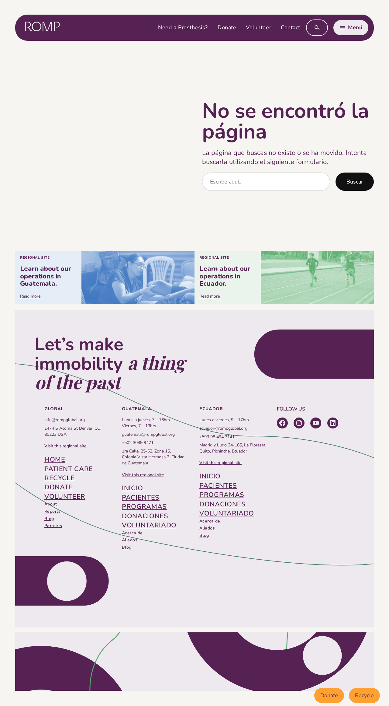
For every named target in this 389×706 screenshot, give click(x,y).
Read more (30, 296)
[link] (104, 277)
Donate (329, 695)
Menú (355, 27)
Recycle (364, 695)
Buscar (354, 181)
